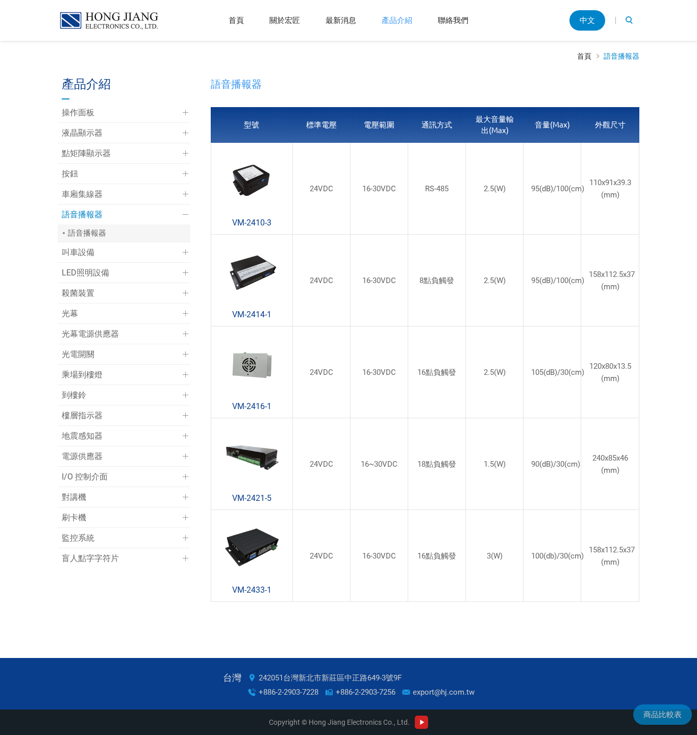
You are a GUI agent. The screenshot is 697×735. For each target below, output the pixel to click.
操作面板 (78, 112)
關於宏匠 (284, 20)
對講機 (74, 497)
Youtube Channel (421, 722)
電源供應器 (82, 456)
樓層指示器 (82, 415)
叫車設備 (78, 252)
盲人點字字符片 (90, 558)
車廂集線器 (82, 194)
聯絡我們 (453, 20)
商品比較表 (662, 714)
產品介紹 (397, 20)
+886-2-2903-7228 (288, 692)
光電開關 (78, 354)
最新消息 (341, 20)
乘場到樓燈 (82, 374)
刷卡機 (74, 517)
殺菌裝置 (78, 293)
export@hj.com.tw (444, 692)
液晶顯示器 (82, 133)
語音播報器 (621, 56)
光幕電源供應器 (90, 334)
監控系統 (78, 538)
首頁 (236, 20)
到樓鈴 (74, 395)
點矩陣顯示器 (86, 153)
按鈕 (70, 174)
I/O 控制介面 (85, 476)
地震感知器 (82, 436)
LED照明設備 (85, 272)
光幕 (70, 313)
